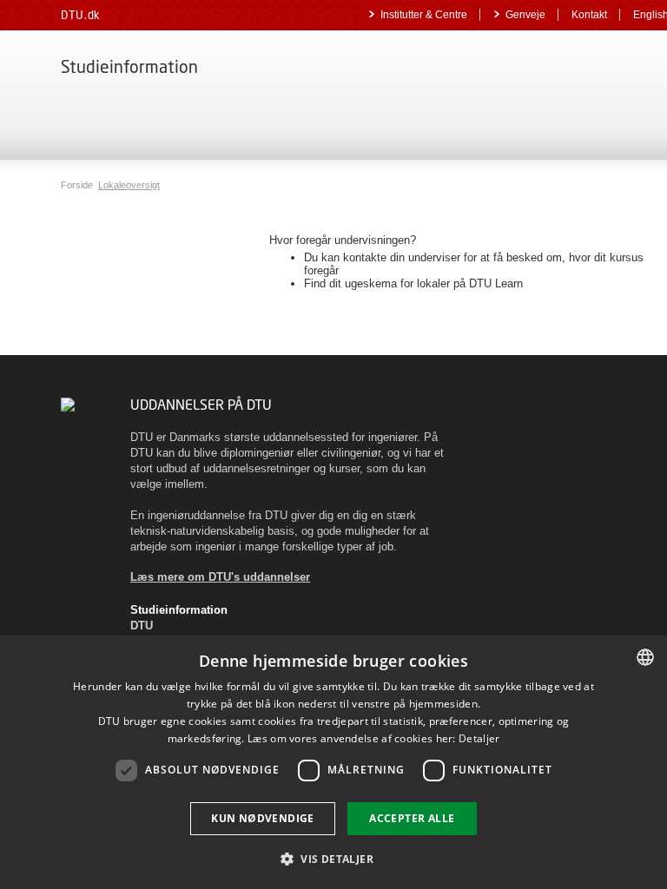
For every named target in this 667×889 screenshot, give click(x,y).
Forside (78, 185)
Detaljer (479, 738)
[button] (333, 858)
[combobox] (645, 657)
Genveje (525, 15)
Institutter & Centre (423, 15)
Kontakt (589, 15)
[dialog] (333, 762)
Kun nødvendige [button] (262, 818)
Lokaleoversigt (129, 185)
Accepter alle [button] (411, 818)
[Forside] (68, 404)
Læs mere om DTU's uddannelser (220, 576)
